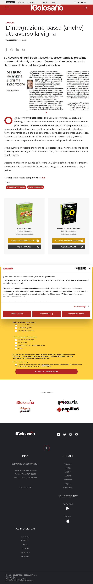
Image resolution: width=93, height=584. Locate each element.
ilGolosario (10, 2)
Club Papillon (44, 2)
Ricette (20, 348)
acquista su (24, 241)
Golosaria (20, 2)
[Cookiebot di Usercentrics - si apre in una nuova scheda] (76, 268)
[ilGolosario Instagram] (85, 2)
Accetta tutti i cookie (76, 314)
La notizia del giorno (25, 328)
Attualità (10, 23)
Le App (54, 2)
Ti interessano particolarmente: (24, 337)
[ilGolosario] (46, 7)
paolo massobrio (35, 187)
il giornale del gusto (16, 187)
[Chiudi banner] (89, 268)
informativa (46, 365)
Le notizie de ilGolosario (26, 325)
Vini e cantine (22, 343)
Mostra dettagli (80, 307)
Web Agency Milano (20, 579)
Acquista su (24, 247)
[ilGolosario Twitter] (78, 2)
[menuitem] (25, 487)
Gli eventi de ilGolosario (26, 331)
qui (44, 177)
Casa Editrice (32, 2)
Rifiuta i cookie (17, 314)
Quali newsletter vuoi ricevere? (24, 322)
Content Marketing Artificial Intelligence (20, 581)
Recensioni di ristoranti (26, 340)
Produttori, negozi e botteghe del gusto (31, 345)
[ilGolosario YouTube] (82, 2)
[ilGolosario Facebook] (75, 2)
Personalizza (45, 314)
